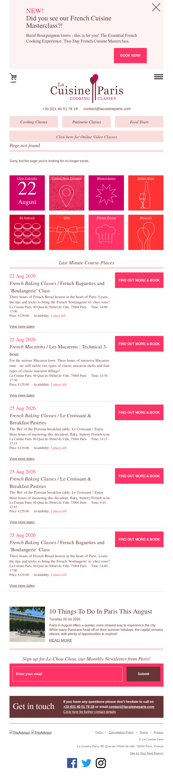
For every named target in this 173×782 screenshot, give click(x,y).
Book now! (130, 55)
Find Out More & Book (139, 280)
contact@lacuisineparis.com (107, 109)
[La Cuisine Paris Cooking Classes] (86, 88)
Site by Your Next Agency (147, 753)
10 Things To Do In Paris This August (100, 610)
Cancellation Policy (121, 732)
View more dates (22, 326)
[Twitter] (86, 763)
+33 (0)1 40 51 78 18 (60, 109)
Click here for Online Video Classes (86, 136)
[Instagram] (101, 763)
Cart (13, 82)
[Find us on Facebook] (72, 763)
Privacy (159, 732)
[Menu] (158, 76)
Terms (144, 732)
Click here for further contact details (89, 712)
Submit (143, 674)
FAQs (99, 732)
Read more (60, 640)
